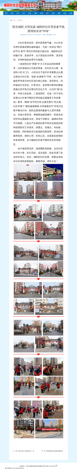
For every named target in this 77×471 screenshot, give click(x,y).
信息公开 (53, 13)
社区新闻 (47, 13)
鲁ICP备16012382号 (50, 466)
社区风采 (18, 13)
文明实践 (41, 13)
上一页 (25, 451)
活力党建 (23, 13)
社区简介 (12, 13)
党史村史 (29, 13)
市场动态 (70, 13)
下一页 (53, 451)
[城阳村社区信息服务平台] (22, 5)
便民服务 (59, 13)
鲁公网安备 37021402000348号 (14, 468)
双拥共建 (35, 13)
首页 (6, 13)
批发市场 (64, 13)
